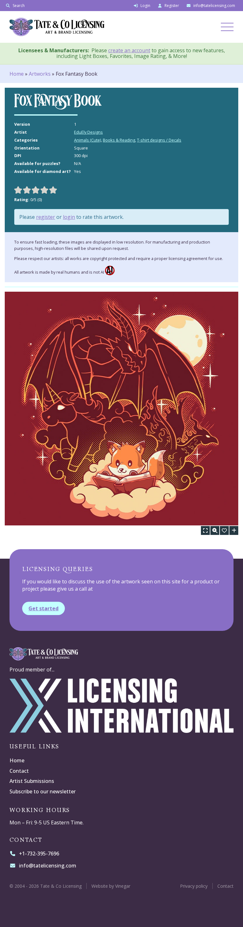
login (69, 216)
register (45, 216)
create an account (129, 50)
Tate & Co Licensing (110, 27)
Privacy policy (194, 886)
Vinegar (122, 886)
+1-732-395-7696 (39, 853)
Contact (19, 770)
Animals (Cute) (87, 140)
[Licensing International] (121, 729)
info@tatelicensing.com (47, 865)
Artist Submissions (31, 781)
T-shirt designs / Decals (159, 140)
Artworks (40, 73)
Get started (43, 608)
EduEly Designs (88, 132)
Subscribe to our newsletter (42, 791)
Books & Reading (119, 140)
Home (16, 73)
